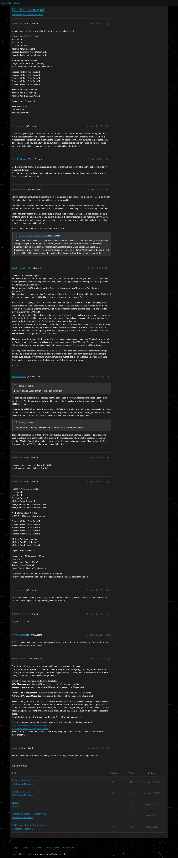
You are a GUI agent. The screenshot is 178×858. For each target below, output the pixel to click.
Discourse (27, 854)
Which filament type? (28, 9)
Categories (24, 847)
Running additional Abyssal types (29, 813)
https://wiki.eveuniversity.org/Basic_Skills (30, 728)
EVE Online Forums (10, 3)
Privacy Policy (68, 847)
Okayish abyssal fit (21, 791)
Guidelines (37, 847)
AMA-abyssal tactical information (29, 825)
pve (33, 829)
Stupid (15, 802)
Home (14, 847)
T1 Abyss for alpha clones (30, 235)
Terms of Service (51, 847)
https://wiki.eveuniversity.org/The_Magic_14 (31, 725)
